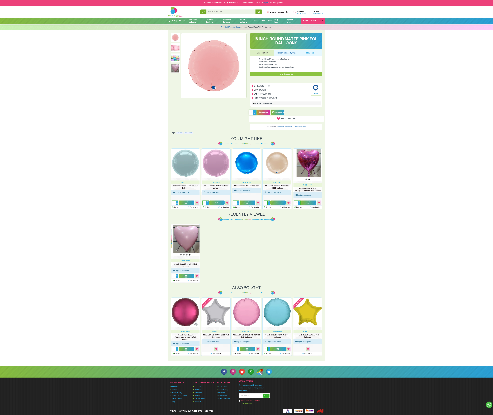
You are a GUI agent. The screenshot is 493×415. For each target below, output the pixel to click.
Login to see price (286, 74)
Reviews (310, 53)
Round (179, 133)
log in (265, 3)
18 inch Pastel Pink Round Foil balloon (216, 187)
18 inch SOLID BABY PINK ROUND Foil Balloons (246, 336)
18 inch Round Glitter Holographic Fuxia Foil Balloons (308, 190)
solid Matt (188, 133)
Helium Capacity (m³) (286, 53)
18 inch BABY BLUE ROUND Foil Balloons (277, 336)
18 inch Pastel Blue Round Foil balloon (185, 187)
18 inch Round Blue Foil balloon (246, 186)
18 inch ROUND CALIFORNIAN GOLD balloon (277, 187)
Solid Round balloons (233, 27)
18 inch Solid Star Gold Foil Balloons (308, 336)
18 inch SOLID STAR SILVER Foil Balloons (216, 336)
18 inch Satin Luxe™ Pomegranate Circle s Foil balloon (185, 337)
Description (262, 53)
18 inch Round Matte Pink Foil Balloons (185, 265)
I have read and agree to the (251, 402)
